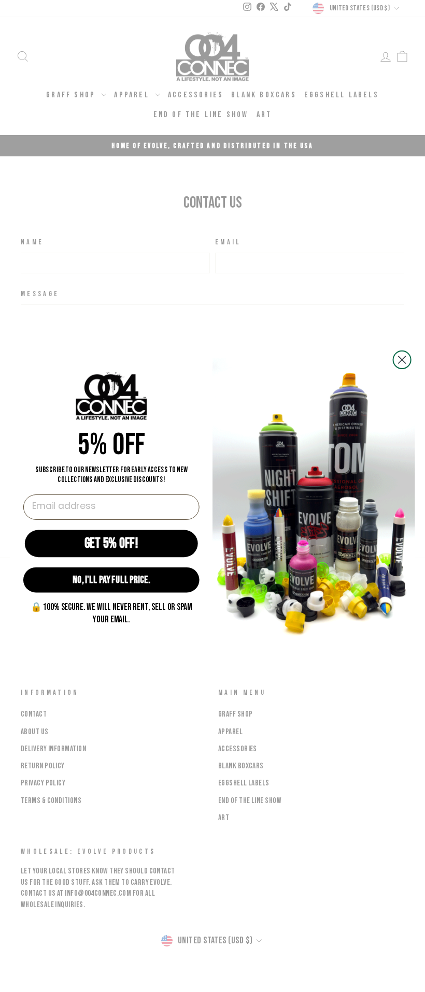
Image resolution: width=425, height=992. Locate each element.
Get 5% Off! (111, 542)
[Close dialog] (402, 360)
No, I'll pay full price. (111, 580)
